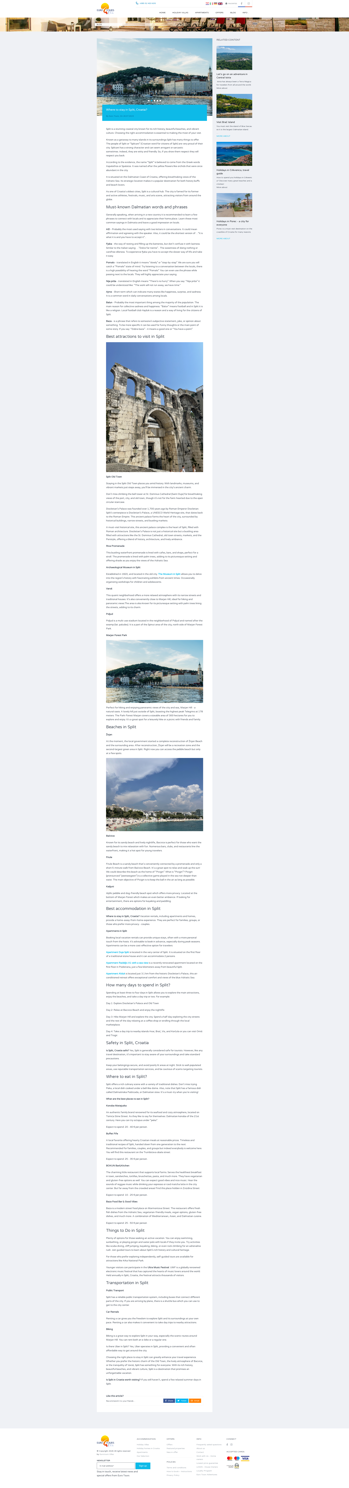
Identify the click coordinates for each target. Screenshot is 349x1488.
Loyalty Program (204, 1471)
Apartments (202, 12)
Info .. (246, 12)
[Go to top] (341, 1480)
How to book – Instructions (179, 1471)
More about (223, 136)
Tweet (183, 1401)
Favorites (232, 3)
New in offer (172, 1452)
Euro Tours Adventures (206, 1474)
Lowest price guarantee (207, 1463)
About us (200, 1448)
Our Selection (143, 1456)
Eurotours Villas (107, 1454)
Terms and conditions (176, 1467)
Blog (233, 12)
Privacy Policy (173, 1475)
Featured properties (176, 1448)
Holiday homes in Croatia (148, 1448)
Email (196, 1401)
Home (162, 12)
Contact (200, 1452)
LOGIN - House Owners (207, 1467)
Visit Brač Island (225, 122)
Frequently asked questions (209, 1444)
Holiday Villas (180, 12)
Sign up (143, 1465)
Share (170, 1401)
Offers (219, 12)
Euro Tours (114, 116)
